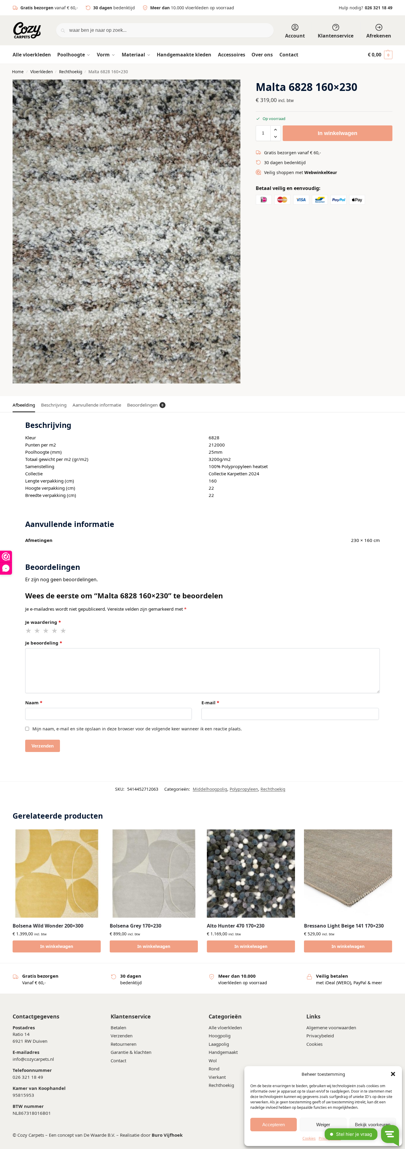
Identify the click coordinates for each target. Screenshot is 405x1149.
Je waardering (43, 622)
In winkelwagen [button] (56, 946)
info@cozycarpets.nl (33, 1059)
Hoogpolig (220, 1036)
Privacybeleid (320, 1036)
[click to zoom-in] (126, 232)
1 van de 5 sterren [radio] (28, 630)
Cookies (314, 1044)
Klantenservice (335, 35)
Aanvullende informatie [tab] (97, 405)
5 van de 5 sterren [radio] (63, 630)
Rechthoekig (70, 71)
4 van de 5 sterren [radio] (54, 630)
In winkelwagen (337, 133)
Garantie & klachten (131, 1052)
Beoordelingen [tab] (145, 405)
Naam (33, 702)
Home (18, 71)
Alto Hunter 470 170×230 (235, 925)
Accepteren (273, 1124)
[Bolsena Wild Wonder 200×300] (57, 873)
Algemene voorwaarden (331, 1027)
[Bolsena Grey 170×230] (154, 873)
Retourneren (123, 1044)
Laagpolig (219, 1044)
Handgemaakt (223, 1052)
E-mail (210, 702)
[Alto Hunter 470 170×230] (251, 873)
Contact (118, 1060)
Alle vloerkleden (225, 1027)
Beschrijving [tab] (54, 405)
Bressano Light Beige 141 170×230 (344, 925)
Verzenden (122, 1036)
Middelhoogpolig (210, 789)
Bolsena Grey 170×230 (135, 925)
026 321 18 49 (378, 8)
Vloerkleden (41, 71)
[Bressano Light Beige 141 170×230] (348, 873)
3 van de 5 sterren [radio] (46, 630)
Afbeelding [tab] (24, 405)
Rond (214, 1069)
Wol (213, 1060)
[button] (393, 1074)
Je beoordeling (43, 643)
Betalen (118, 1027)
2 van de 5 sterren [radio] (37, 630)
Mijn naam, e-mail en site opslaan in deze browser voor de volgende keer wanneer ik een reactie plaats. (137, 729)
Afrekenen (378, 35)
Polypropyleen (244, 789)
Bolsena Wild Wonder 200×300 (48, 925)
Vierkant (217, 1077)
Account (295, 35)
